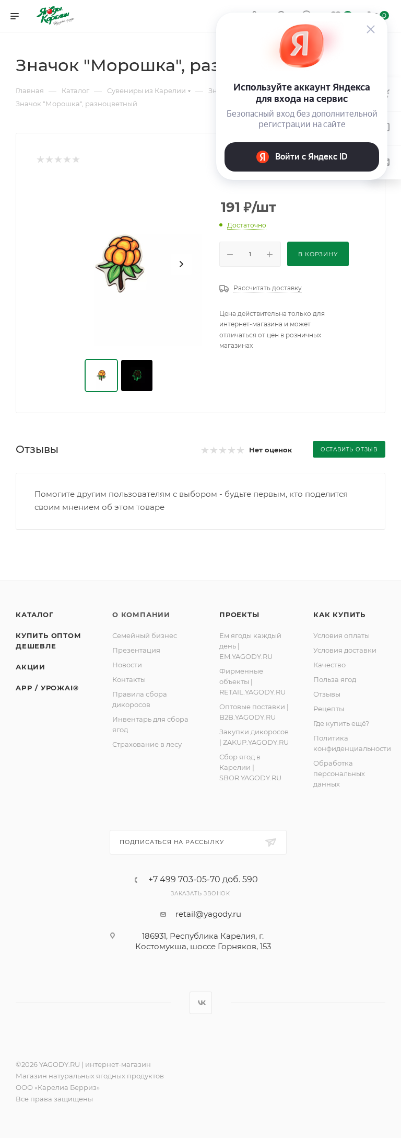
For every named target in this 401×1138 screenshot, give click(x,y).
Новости (127, 665)
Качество (329, 665)
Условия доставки (344, 650)
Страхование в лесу (147, 744)
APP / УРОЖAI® (47, 688)
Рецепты (328, 708)
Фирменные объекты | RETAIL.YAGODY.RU (252, 681)
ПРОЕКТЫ (239, 614)
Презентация (136, 650)
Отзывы (326, 694)
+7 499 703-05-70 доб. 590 (203, 879)
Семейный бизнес (144, 635)
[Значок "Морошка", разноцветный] (120, 264)
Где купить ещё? (341, 723)
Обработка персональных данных (339, 773)
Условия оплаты (341, 635)
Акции (30, 667)
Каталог (35, 614)
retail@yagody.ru (208, 914)
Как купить (339, 614)
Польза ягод (334, 679)
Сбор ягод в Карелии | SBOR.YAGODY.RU (250, 767)
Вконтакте (201, 1003)
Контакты (129, 679)
